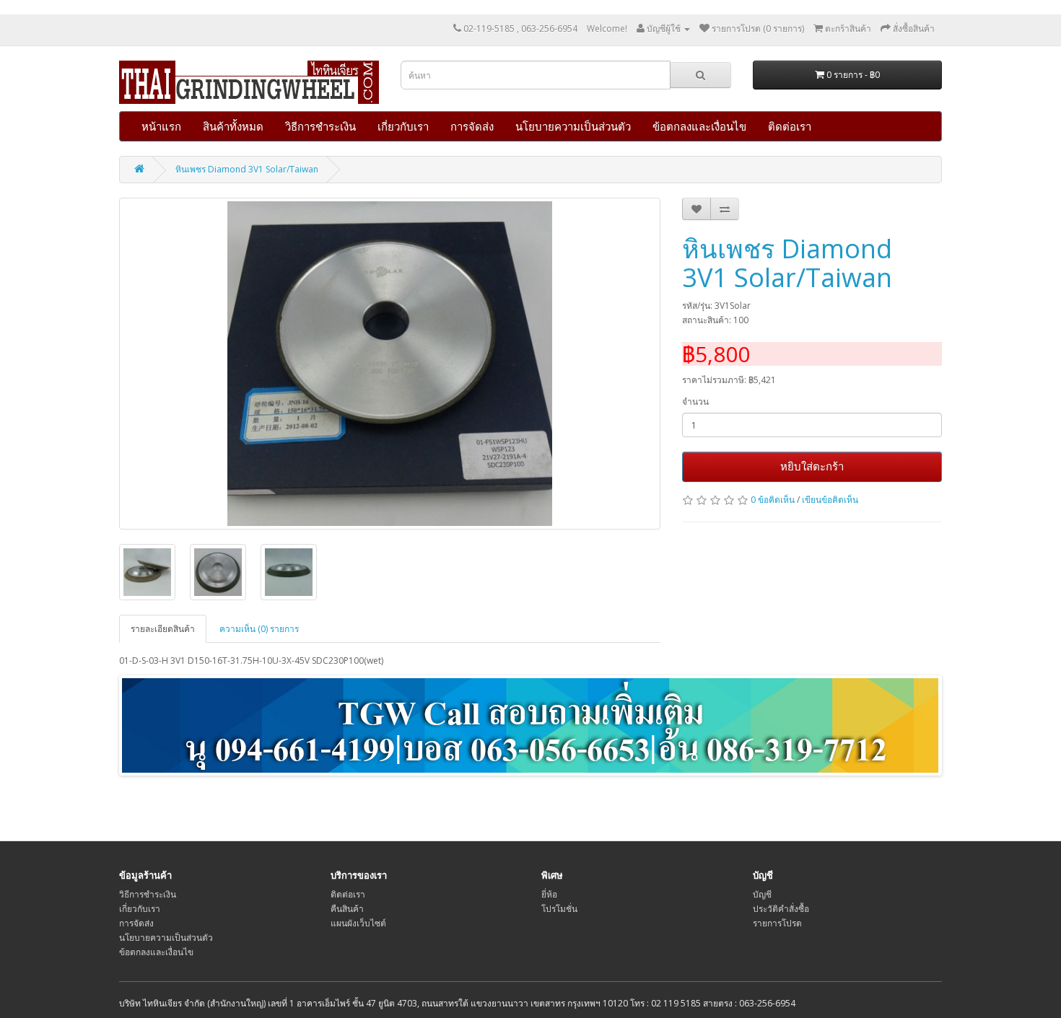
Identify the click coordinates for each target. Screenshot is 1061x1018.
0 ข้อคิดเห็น (773, 499)
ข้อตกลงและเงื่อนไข (699, 126)
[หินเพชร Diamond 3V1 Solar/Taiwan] (389, 364)
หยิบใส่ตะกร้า (812, 466)
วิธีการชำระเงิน (320, 126)
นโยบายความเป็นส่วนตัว (573, 126)
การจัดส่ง (472, 126)
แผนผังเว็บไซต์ (358, 923)
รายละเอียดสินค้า (163, 629)
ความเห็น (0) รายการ (259, 629)
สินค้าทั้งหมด (233, 126)
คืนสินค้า (347, 909)
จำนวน (695, 401)
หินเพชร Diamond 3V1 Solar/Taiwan (246, 169)
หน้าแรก (161, 126)
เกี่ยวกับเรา (403, 126)
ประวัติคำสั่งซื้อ (781, 909)
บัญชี (762, 894)
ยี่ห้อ (549, 894)
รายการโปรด (777, 923)
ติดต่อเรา (789, 126)
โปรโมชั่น (559, 909)
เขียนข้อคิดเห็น (830, 499)
